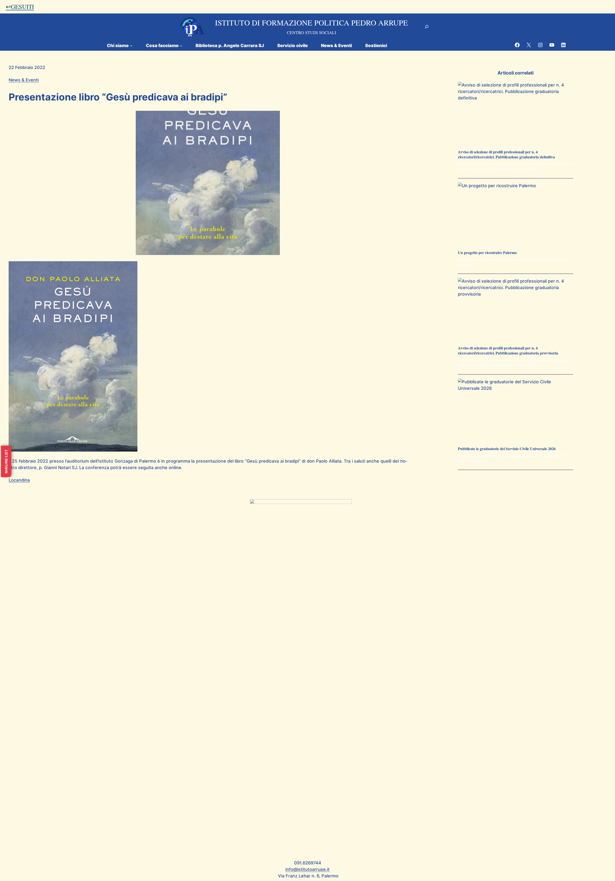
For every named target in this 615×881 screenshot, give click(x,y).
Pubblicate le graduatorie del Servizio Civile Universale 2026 (507, 448)
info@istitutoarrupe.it (307, 869)
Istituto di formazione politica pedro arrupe (311, 22)
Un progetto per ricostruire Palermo (487, 252)
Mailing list (6, 461)
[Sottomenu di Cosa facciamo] (181, 45)
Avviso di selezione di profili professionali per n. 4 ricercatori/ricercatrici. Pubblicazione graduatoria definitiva (506, 154)
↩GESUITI (20, 6)
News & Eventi (24, 79)
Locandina (19, 480)
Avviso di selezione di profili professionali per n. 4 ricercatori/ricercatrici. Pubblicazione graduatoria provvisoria (508, 351)
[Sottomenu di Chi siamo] (131, 45)
